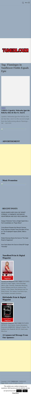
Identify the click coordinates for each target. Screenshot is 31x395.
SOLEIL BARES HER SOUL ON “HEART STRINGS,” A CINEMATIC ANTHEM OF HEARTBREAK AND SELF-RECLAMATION (14, 214)
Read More (15, 393)
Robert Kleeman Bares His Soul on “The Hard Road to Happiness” (14, 239)
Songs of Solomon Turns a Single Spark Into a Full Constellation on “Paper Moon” (14, 222)
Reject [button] (25, 390)
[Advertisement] (15, 21)
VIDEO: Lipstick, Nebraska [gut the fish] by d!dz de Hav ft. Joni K (15, 111)
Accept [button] (19, 390)
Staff (2, 123)
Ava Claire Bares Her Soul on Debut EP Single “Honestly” (15, 245)
